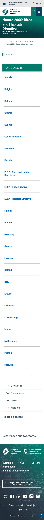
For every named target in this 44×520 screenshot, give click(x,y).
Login (32, 516)
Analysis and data (15, 41)
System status (23, 516)
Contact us (9, 466)
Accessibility (30, 505)
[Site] (14, 11)
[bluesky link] (38, 496)
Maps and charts (30, 41)
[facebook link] (12, 496)
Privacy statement (16, 505)
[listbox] (21, 3)
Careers (36, 462)
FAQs (21, 462)
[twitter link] (6, 496)
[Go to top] (41, 515)
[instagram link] (32, 496)
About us (8, 462)
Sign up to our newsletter (16, 470)
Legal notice (22, 510)
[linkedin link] (19, 496)
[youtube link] (25, 496)
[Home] (3, 41)
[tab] (22, 67)
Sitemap (12, 516)
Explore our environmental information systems (21, 483)
